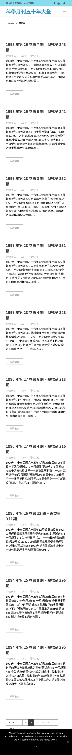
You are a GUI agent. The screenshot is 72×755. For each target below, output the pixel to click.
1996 (23, 390)
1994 (23, 591)
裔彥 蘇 (12, 55)
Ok (36, 746)
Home (11, 23)
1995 (23, 524)
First (11, 722)
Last (11, 728)
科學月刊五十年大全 (28, 11)
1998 (23, 55)
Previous (19, 722)
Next (55, 722)
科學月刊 (34, 55)
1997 (23, 189)
